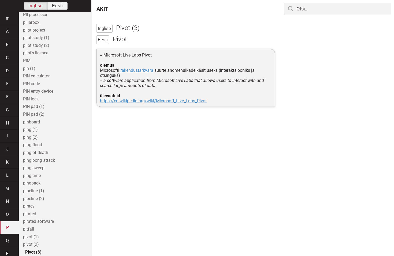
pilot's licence (35, 52)
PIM (27, 60)
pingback (31, 183)
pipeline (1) (33, 190)
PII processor (35, 14)
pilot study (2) (36, 45)
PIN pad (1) (33, 106)
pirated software (38, 221)
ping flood (32, 144)
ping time (32, 175)
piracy (29, 206)
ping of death (35, 152)
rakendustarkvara (136, 70)
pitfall (28, 229)
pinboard (31, 122)
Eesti (57, 5)
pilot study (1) (36, 37)
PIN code (31, 83)
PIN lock (31, 98)
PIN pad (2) (33, 114)
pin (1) (29, 68)
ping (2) (30, 137)
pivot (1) (31, 236)
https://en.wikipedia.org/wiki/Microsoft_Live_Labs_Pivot (153, 100)
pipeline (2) (33, 198)
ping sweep (33, 167)
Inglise (35, 5)
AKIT (102, 9)
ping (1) (30, 129)
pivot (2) (31, 244)
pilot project (34, 30)
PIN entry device (38, 91)
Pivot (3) (33, 252)
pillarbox (31, 22)
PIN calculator (36, 75)
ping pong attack (39, 160)
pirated (29, 213)
